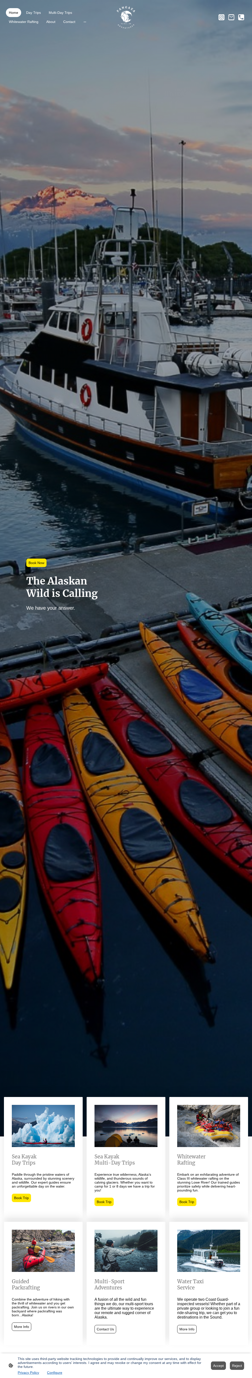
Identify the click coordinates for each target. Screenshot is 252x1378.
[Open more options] (85, 21)
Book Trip (21, 1198)
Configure (54, 1373)
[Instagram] (221, 17)
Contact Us (105, 1329)
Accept (218, 1366)
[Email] (231, 17)
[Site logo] (125, 17)
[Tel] (241, 17)
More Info (21, 1327)
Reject (237, 1366)
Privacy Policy (28, 1373)
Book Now (36, 563)
